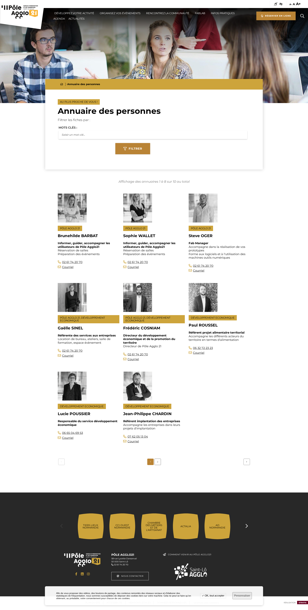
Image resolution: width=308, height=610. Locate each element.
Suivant (247, 462)
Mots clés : (68, 127)
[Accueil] (61, 84)
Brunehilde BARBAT (78, 235)
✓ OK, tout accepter (213, 595)
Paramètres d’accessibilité (280, 4)
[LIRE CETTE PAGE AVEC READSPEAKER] (275, 4)
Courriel (67, 267)
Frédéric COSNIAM (141, 328)
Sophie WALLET (139, 235)
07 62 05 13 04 (138, 436)
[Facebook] (76, 574)
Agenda (59, 18)
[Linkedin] (82, 574)
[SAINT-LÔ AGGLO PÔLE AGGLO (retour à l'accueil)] (20, 12)
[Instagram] (88, 574)
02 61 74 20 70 (72, 262)
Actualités (76, 18)
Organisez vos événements (120, 13)
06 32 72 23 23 (203, 348)
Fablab (200, 13)
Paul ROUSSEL (203, 325)
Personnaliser (242, 595)
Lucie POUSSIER (74, 413)
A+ (298, 4)
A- (290, 4)
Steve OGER (201, 235)
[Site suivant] (246, 526)
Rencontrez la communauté (167, 13)
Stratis (302, 602)
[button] (302, 16)
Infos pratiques (223, 13)
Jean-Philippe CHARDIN (147, 413)
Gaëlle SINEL (70, 328)
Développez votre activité (74, 13)
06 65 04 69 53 (72, 433)
